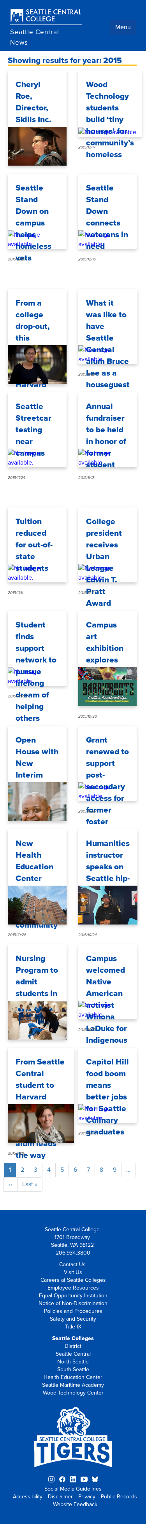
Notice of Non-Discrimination (73, 1303)
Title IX (73, 1326)
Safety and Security (73, 1319)
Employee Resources (73, 1288)
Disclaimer (60, 1496)
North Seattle (73, 1361)
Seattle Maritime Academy (73, 1385)
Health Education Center (73, 1377)
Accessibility (27, 1496)
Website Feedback (75, 1504)
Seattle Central (73, 1354)
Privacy (86, 1496)
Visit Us (73, 1272)
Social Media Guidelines (73, 1489)
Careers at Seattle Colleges (73, 1280)
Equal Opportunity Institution (73, 1295)
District (73, 1346)
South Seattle (73, 1369)
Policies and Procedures (73, 1311)
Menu (123, 27)
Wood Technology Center (73, 1392)
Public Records (119, 1496)
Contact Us (72, 1264)
